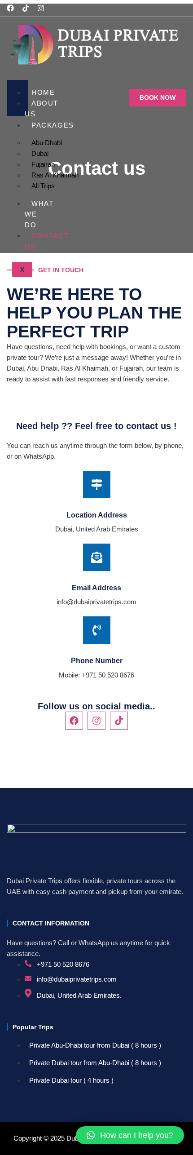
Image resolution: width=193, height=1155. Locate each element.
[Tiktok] (25, 8)
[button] (130, 1135)
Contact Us (47, 241)
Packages (52, 125)
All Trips (43, 186)
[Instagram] (40, 8)
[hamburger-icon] (18, 83)
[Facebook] (10, 8)
